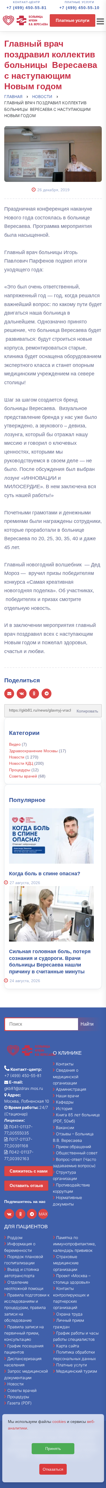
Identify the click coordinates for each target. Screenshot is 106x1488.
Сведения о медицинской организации (65, 1076)
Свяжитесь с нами (28, 1171)
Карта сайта (67, 1345)
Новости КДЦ (21, 763)
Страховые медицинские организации (66, 1263)
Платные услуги (72, 20)
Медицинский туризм (76, 1371)
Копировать (85, 709)
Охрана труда (69, 1314)
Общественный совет (77, 1152)
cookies (59, 1421)
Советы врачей (23, 776)
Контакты (64, 1063)
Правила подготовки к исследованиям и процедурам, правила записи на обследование (26, 1307)
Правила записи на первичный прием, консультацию (24, 1333)
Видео (15, 744)
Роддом (14, 1237)
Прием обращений (73, 1146)
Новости (16, 757)
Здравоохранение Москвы (33, 751)
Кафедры (64, 1102)
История (64, 1108)
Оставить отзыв (26, 1185)
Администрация (71, 1089)
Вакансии (65, 1127)
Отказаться (53, 1469)
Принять (53, 1448)
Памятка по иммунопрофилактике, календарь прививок (74, 1244)
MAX (43, 1213)
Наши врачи (67, 1095)
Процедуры (19, 770)
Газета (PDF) (19, 1402)
